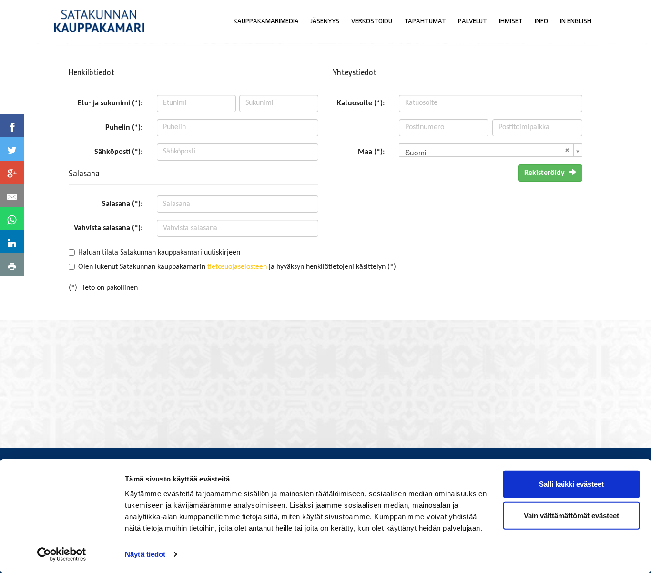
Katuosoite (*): (361, 103)
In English (575, 21)
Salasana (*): (122, 204)
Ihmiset (511, 21)
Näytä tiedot (145, 554)
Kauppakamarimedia (266, 21)
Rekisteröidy (544, 173)
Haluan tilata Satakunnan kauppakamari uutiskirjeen (159, 252)
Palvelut (472, 21)
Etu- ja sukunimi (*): (110, 103)
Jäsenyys (325, 21)
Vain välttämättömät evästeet (571, 515)
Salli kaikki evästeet (571, 484)
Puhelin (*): (123, 128)
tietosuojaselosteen (237, 267)
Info (541, 21)
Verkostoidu (371, 21)
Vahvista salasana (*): (108, 228)
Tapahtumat (425, 21)
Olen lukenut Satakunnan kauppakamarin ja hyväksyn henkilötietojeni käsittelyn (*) (237, 267)
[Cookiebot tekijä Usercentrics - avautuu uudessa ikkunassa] (61, 554)
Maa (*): (371, 152)
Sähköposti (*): (118, 152)
